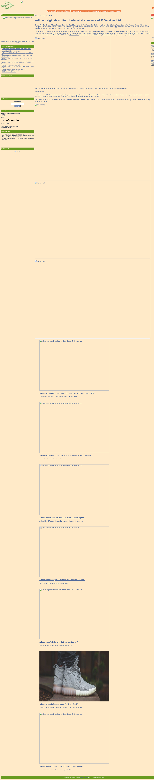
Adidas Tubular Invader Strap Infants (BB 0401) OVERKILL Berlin (17, 41)
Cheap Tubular (51, 11)
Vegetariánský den (97, 11)
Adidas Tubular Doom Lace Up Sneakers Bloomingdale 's (61, 766)
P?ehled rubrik (111, 11)
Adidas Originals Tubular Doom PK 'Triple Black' (58, 704)
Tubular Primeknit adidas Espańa (11, 65)
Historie (104, 11)
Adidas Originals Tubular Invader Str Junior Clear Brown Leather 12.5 (66, 393)
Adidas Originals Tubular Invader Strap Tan (14, 69)
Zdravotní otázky (60, 11)
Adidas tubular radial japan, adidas (11, 51)
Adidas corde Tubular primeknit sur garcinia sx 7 (58, 642)
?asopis (68, 11)
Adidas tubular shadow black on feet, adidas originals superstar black (117, 33)
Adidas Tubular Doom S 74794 (10, 70)
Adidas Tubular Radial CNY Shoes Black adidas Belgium (61, 518)
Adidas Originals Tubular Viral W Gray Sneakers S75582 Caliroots (65, 455)
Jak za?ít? (88, 11)
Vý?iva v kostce (75, 11)
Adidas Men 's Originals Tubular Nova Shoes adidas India (62, 580)
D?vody (82, 11)
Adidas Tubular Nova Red (9, 71)
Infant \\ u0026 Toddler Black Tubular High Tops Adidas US (18, 61)
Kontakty (118, 11)
